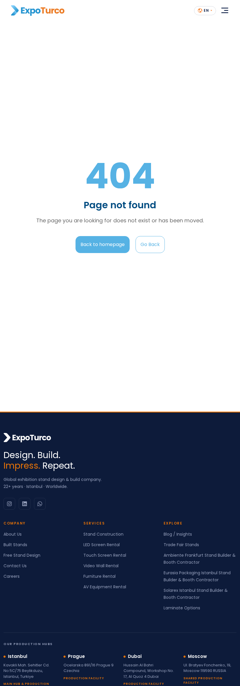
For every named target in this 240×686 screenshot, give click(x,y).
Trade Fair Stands (181, 545)
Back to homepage (102, 244)
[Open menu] (224, 10)
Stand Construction (103, 534)
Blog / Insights (178, 534)
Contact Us (15, 566)
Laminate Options (182, 608)
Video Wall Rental (101, 566)
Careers (12, 576)
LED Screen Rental (101, 545)
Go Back (150, 244)
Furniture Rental (99, 576)
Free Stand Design (22, 555)
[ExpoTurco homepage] (37, 10)
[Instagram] (9, 504)
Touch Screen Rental (104, 555)
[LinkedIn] (24, 504)
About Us (13, 534)
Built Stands (15, 545)
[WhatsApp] (40, 504)
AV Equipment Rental (104, 587)
